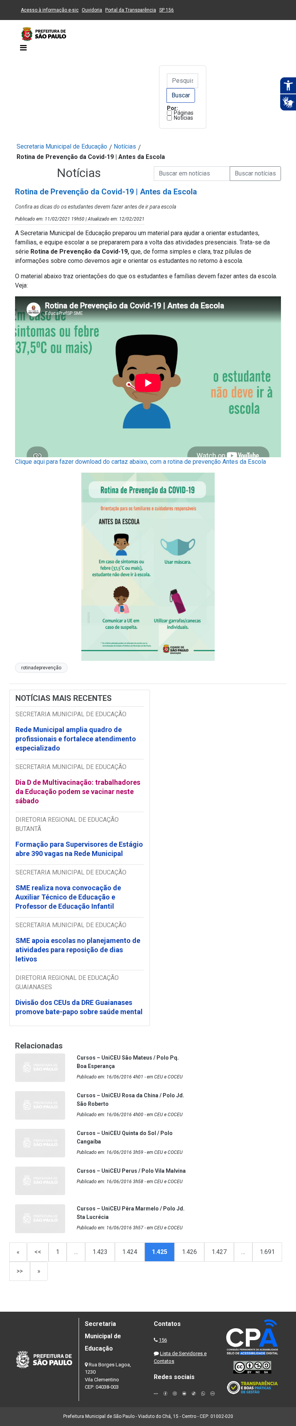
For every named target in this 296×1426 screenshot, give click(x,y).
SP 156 (166, 10)
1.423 (100, 1251)
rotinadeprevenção (41, 667)
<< (37, 1251)
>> (20, 1271)
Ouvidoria (92, 10)
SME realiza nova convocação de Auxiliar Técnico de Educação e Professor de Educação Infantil (68, 897)
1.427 (219, 1251)
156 (163, 1340)
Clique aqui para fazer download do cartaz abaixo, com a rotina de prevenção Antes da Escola (140, 461)
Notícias (183, 117)
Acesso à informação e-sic (50, 10)
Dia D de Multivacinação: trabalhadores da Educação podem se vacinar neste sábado (77, 791)
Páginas (183, 112)
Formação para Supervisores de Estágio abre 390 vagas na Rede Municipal (79, 849)
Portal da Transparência (130, 10)
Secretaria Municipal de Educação (62, 146)
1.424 (129, 1251)
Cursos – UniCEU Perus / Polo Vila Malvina (131, 1171)
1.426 (189, 1251)
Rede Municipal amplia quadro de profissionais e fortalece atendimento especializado (75, 739)
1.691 (267, 1251)
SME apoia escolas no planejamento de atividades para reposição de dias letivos (77, 949)
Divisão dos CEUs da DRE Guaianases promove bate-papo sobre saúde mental (79, 1007)
